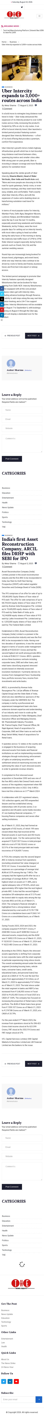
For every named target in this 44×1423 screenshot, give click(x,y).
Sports (5, 517)
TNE (4, 527)
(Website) (28, 370)
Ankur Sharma (10, 105)
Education (6, 493)
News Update (8, 507)
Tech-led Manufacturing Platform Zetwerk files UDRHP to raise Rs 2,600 (22, 31)
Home (4, 42)
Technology (7, 522)
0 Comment (7, 109)
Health (4, 503)
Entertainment (8, 498)
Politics (5, 512)
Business (13, 42)
